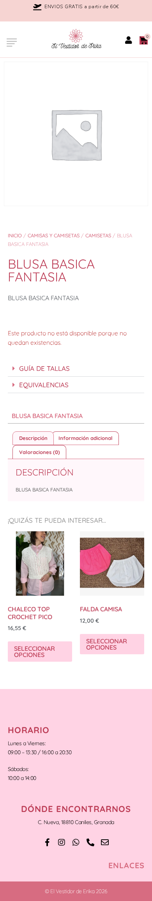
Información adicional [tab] (85, 438)
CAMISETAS (98, 235)
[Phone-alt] (90, 842)
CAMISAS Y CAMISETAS (54, 235)
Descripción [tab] (33, 438)
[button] (11, 42)
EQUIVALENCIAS (44, 385)
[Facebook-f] (47, 842)
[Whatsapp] (76, 842)
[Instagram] (61, 842)
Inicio (15, 235)
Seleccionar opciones (34, 652)
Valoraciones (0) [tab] (39, 452)
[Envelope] (105, 842)
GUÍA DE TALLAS (44, 368)
